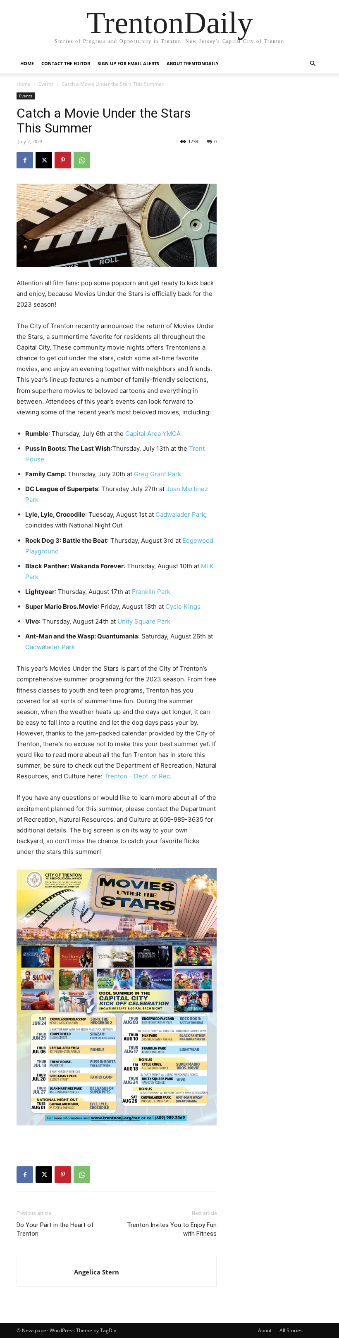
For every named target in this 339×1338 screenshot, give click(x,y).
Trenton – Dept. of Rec (137, 776)
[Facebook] (25, 160)
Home (27, 63)
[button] (312, 64)
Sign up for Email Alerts (128, 63)
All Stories (291, 1330)
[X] (44, 160)
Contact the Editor (65, 63)
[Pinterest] (63, 160)
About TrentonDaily (193, 63)
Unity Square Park (143, 621)
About (265, 1330)
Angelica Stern (96, 1272)
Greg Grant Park (157, 474)
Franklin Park (151, 592)
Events (46, 83)
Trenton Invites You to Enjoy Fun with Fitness (172, 1229)
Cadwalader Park (180, 514)
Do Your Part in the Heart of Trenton (55, 1229)
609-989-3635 (181, 819)
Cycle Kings (183, 606)
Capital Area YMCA (153, 433)
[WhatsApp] (82, 160)
